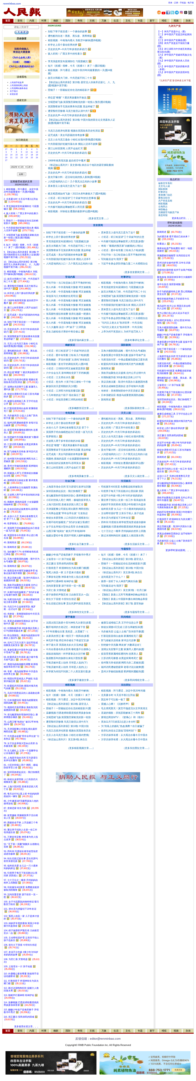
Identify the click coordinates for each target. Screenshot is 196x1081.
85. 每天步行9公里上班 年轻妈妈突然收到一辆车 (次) (21, 795)
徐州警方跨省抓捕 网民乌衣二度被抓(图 (122, 662)
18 (32, 155)
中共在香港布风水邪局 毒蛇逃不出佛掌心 (68, 649)
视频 (176, 20)
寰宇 (152, 20)
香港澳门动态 (164, 195)
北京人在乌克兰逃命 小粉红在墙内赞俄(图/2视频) (74, 139)
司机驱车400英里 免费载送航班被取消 (122, 486)
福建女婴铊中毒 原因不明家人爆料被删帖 (68, 535)
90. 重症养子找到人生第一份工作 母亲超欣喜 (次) (20, 831)
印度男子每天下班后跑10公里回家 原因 (122, 491)
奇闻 (79, 20)
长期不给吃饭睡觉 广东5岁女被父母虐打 (68, 522)
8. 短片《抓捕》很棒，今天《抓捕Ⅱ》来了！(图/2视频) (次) (21, 246)
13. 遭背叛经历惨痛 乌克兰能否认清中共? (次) (21, 287)
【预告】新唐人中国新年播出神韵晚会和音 (124, 599)
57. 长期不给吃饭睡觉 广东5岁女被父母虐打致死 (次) (21, 593)
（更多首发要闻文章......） (137, 272)
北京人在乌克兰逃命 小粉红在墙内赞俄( (122, 436)
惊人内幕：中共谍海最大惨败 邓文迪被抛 (68, 287)
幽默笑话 (70, 345)
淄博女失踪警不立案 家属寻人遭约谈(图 (122, 649)
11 (32, 152)
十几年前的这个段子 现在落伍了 (65, 395)
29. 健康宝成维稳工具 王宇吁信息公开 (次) (21, 402)
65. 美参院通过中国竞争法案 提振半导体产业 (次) (21, 651)
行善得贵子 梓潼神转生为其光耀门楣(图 (67, 568)
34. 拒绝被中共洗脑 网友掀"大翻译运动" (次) (21, 438)
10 (27, 152)
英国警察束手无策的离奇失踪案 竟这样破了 (73, 106)
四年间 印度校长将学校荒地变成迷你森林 (123, 522)
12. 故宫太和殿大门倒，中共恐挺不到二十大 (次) (22, 280)
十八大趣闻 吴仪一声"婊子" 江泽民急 (66, 327)
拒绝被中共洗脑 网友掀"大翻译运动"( (121, 645)
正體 (176, 3)
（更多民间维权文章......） (137, 680)
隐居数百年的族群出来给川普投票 (66, 658)
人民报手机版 (16, 82)
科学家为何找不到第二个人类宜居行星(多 (68, 671)
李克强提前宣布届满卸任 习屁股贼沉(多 (67, 241)
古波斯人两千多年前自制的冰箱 (65, 441)
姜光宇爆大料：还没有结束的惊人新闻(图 (123, 449)
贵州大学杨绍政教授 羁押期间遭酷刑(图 (122, 671)
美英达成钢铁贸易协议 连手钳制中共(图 (122, 386)
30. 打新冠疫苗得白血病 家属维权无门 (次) (21, 409)
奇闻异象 (70, 413)
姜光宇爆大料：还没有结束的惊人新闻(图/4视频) (74, 177)
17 (27, 155)
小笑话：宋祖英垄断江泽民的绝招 (66, 399)
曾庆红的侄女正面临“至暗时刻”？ (121, 730)
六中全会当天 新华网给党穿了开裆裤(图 (67, 373)
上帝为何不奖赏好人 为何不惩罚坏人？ (122, 331)
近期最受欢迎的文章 (21, 181)
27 (6, 149)
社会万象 (70, 481)
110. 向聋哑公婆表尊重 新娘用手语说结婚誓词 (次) (21, 974)
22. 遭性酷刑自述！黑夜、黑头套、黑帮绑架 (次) (22, 352)
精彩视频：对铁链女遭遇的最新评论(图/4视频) (73, 211)
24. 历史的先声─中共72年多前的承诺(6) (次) (21, 366)
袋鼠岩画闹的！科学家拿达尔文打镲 (67, 653)
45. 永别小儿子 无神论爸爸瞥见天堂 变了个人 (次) (21, 517)
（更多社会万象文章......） (81, 544)
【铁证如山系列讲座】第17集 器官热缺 (122, 603)
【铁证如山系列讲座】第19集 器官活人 (122, 559)
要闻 (19, 20)
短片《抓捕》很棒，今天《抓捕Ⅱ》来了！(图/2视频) (76, 65)
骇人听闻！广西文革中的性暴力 (67, 53)
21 (11, 157)
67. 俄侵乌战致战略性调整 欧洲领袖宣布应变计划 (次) (21, 665)
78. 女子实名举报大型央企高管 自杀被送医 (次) (21, 744)
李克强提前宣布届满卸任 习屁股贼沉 (70, 61)
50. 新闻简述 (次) (18, 547)
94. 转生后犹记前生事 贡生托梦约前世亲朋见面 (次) (21, 859)
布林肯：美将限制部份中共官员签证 (122, 390)
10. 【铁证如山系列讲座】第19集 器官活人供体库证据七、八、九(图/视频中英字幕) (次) (22, 264)
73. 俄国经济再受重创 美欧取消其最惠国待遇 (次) (21, 708)
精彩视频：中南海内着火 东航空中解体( (122, 282)
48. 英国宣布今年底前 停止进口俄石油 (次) (21, 536)
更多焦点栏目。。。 (181, 218)
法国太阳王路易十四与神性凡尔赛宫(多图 (68, 622)
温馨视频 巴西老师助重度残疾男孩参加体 (123, 526)
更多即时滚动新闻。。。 (179, 550)
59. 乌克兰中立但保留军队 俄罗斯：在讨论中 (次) (20, 607)
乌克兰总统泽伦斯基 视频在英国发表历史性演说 (76, 130)
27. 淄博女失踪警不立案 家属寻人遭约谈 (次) (21, 388)
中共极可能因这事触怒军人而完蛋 (70, 207)
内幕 (31, 20)
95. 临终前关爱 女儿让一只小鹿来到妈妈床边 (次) (21, 867)
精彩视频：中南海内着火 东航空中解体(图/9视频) (74, 40)
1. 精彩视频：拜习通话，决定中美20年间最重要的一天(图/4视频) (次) (21, 192)
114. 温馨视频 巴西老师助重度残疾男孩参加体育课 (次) (21, 1003)
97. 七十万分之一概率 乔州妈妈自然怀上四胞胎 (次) (21, 881)
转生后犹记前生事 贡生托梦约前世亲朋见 (68, 603)
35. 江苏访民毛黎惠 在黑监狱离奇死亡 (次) (21, 445)
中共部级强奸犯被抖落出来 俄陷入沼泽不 (68, 259)
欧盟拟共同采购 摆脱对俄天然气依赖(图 (122, 364)
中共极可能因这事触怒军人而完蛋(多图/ (122, 241)
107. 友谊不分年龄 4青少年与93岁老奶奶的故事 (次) (21, 953)
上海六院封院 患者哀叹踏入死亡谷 (66, 504)
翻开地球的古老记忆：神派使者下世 (67, 627)
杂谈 (188, 20)
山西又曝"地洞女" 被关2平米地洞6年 (66, 531)
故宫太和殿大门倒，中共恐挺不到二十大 (72, 78)
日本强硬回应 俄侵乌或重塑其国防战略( (122, 395)
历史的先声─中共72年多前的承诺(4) (69, 172)
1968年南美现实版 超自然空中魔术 (69, 160)
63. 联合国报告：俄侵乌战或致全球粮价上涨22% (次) (22, 636)
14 (11, 155)
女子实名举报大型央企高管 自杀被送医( (67, 526)
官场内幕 (70, 277)
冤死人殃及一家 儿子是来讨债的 (65, 572)
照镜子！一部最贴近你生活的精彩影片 (72, 90)
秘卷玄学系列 (164, 183)
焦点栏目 (175, 179)
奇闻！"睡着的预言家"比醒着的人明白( (122, 246)
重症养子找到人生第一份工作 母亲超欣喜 (123, 500)
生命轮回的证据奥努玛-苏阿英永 (65, 463)
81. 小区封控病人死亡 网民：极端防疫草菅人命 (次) (21, 766)
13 (6, 155)
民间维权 (126, 617)
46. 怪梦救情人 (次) (19, 523)
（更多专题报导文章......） (137, 612)
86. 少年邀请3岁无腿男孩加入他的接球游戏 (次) (21, 802)
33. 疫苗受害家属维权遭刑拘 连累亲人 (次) (21, 431)
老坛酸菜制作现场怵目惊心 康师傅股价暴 (68, 495)
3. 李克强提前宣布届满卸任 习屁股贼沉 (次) (21, 207)
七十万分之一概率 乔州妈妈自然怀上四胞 (123, 531)
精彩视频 (70, 685)
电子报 (191, 3)
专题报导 (126, 549)
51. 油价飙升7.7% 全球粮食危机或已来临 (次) (21, 553)
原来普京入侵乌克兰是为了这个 (67, 186)
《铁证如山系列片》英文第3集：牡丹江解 (124, 590)
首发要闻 (98, 225)
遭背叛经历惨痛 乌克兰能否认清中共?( (122, 300)
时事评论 (126, 277)
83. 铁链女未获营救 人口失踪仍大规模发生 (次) (21, 780)
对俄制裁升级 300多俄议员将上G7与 (121, 377)
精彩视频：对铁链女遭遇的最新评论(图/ (122, 463)
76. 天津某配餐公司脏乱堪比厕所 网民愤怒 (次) (20, 730)
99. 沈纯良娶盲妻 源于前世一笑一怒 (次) (21, 895)
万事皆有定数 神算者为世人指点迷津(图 (67, 577)
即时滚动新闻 (175, 222)
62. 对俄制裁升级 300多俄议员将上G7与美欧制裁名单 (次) (21, 629)
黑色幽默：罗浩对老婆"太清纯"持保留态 (68, 359)
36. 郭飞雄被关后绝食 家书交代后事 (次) (21, 452)
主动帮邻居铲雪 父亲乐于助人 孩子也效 (122, 513)
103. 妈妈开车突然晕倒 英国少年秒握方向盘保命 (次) (21, 924)
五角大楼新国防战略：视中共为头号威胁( (123, 350)
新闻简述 (108, 368)
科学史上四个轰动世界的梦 (64, 44)
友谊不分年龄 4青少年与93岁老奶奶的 (122, 495)
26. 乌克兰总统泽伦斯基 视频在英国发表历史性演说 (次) (21, 380)
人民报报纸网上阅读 (19, 85)
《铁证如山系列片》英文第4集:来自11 (121, 572)
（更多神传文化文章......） (81, 612)
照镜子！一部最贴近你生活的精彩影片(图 (123, 563)
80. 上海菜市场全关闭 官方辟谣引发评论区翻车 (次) (21, 759)
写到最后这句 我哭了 (114, 259)
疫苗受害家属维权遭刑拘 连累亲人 (121, 653)
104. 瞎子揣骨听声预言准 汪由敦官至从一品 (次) (21, 931)
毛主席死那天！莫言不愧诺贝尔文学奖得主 (124, 708)
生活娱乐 (126, 481)
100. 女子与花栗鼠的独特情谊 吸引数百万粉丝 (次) (21, 903)
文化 (128, 20)
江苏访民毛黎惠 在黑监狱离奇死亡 (121, 658)
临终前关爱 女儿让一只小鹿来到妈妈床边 (123, 509)
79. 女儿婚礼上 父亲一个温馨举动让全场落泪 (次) (21, 751)
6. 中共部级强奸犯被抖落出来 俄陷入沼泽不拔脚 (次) (21, 229)
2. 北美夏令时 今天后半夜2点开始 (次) (21, 200)
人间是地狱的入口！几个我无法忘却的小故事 (74, 181)
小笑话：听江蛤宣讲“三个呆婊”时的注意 (122, 237)
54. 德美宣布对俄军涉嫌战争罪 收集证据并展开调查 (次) (21, 571)
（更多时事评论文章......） (137, 340)
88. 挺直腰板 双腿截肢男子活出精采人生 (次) (21, 816)
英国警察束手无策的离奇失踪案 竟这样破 (68, 250)
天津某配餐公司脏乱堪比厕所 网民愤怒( (67, 509)
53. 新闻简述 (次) (18, 566)
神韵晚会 (162, 209)
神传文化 (70, 549)
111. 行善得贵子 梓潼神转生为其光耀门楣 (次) (21, 982)
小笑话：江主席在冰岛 (60, 377)
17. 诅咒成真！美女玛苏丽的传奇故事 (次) (22, 316)
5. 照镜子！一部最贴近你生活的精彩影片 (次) (21, 221)
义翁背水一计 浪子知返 (60, 559)
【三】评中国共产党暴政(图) (171, 40)
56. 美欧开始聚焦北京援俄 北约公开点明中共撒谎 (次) (21, 586)
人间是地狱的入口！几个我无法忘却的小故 (69, 263)
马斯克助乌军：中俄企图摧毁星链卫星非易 (124, 359)
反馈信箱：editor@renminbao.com (98, 1038)
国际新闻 (126, 345)
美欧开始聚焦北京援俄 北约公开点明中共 (123, 373)
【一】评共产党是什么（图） (172, 31)
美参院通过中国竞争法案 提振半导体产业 (123, 355)
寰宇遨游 (70, 617)
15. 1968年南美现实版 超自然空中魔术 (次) (21, 301)
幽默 (55, 20)
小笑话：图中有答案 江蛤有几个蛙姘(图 (122, 250)
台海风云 (162, 206)
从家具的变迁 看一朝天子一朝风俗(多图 (67, 636)
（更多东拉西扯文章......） (137, 748)
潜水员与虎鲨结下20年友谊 (118, 517)
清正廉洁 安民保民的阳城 (61, 563)
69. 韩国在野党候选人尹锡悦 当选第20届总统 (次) (21, 679)
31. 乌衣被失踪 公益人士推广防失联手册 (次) (21, 416)
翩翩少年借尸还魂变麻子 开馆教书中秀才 (68, 554)
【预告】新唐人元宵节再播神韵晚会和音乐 (124, 594)
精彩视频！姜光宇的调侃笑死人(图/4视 (67, 364)
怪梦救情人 (54, 436)
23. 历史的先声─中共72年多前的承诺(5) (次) (21, 359)
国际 (68, 20)
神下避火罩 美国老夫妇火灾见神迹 (66, 645)
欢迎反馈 (14, 94)
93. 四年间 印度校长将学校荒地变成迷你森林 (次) (21, 852)
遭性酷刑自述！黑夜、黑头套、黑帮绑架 (72, 36)
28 (11, 149)
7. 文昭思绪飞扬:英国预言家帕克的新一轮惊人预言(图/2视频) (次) (21, 237)
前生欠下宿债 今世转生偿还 (63, 599)
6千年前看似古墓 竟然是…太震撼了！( (67, 631)
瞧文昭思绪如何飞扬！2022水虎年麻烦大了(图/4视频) (77, 193)
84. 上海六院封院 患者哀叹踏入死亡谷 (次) (21, 787)
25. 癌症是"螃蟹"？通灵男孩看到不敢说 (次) (21, 373)
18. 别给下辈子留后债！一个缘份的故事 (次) (22, 323)
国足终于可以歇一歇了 (115, 699)
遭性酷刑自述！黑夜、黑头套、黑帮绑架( (123, 418)
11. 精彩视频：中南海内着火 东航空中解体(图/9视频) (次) (21, 272)
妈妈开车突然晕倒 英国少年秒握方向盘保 (123, 504)
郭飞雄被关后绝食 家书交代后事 (120, 640)
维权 (164, 20)
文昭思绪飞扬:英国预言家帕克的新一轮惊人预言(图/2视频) (79, 102)
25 (32, 157)
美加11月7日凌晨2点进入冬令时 (120, 721)
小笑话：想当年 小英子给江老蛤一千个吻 (68, 381)
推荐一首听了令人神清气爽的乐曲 (121, 581)
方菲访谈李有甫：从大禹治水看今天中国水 (124, 735)
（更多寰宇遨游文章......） (81, 680)
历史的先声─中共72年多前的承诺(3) (69, 202)
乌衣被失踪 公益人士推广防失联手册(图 (122, 631)
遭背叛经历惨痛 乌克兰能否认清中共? (72, 111)
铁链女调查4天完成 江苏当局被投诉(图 (122, 627)
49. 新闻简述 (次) (18, 542)
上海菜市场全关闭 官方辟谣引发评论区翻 (68, 486)
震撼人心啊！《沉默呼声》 (117, 704)
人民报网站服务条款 (19, 88)
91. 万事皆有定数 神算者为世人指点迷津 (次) (21, 838)
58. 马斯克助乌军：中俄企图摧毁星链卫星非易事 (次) (22, 600)
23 (22, 157)
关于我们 (14, 91)
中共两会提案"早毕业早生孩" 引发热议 (67, 513)
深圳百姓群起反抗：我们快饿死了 (66, 491)
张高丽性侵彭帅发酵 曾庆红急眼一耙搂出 (68, 314)
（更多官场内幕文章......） (81, 340)
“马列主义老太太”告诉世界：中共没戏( (122, 322)
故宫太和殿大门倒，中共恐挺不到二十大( (68, 246)
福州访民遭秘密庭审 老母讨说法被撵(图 (122, 667)
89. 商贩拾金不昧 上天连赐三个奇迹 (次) (21, 823)
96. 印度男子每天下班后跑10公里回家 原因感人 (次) (20, 874)
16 (22, 155)
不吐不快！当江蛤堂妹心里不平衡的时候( (123, 254)
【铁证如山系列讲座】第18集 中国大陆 (122, 568)
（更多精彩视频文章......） (81, 748)
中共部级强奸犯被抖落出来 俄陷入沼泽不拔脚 (74, 144)
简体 (170, 3)
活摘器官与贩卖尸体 (168, 212)
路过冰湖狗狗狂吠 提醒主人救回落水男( (122, 535)
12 (37, 152)
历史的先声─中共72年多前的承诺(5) (69, 153)
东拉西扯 (126, 685)
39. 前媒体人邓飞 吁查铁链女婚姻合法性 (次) (21, 474)
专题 (140, 20)
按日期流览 (22, 140)
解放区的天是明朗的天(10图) (61, 386)
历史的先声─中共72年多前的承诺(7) (69, 49)
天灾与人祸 (163, 186)
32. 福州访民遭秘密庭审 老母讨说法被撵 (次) (21, 424)
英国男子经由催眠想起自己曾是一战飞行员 (69, 432)
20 (6, 157)
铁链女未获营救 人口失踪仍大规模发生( (67, 517)
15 (16, 155)
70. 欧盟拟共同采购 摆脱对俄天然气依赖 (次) (21, 687)
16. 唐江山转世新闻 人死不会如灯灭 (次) (21, 308)
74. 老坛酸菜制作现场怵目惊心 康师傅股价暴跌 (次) (21, 715)
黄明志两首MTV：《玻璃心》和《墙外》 (123, 717)
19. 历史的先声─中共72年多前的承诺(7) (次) (21, 330)
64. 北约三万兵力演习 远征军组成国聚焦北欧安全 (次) (21, 643)
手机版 (183, 3)
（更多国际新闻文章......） (137, 408)
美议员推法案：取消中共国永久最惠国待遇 (124, 381)
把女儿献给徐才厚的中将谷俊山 (65, 331)
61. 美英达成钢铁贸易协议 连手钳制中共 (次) (21, 622)
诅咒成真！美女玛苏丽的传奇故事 (68, 135)
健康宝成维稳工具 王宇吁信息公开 (121, 622)
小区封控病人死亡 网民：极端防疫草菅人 (68, 500)
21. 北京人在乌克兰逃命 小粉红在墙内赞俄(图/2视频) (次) (21, 344)
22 (16, 157)
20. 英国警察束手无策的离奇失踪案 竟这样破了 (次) (22, 337)
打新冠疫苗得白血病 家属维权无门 (121, 636)
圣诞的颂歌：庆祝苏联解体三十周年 (122, 713)
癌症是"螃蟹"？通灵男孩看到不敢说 (69, 97)
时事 (43, 20)
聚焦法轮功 (163, 198)
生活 (116, 20)
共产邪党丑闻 (164, 201)
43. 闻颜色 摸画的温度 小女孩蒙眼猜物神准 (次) (21, 503)
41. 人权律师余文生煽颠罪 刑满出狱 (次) (21, 488)
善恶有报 (162, 215)
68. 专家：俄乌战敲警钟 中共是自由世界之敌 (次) (21, 672)
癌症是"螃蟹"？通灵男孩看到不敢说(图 (67, 445)
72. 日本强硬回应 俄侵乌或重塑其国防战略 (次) (21, 701)
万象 (104, 20)
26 (37, 157)
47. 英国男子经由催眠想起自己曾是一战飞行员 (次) (22, 529)
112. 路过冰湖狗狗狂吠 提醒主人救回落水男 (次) (21, 989)
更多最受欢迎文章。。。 (27, 1026)
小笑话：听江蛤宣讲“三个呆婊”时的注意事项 (74, 198)
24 (27, 157)
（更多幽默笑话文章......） (81, 408)
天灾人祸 (126, 413)
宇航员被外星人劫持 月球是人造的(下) (66, 662)
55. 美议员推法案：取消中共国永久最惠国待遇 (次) (22, 579)
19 (37, 155)
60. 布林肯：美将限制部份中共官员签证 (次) (22, 615)
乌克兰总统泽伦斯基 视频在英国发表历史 (68, 730)
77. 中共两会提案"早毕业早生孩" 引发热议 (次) (21, 737)
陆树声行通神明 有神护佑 (61, 581)
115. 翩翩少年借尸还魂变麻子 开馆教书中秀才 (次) (21, 1010)
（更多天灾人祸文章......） (137, 476)
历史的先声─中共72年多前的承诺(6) (69, 115)
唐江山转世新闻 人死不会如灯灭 (67, 148)
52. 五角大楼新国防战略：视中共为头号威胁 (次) (22, 560)
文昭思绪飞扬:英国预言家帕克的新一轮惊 (123, 296)
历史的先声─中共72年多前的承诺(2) (120, 467)
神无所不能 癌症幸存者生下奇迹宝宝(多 (67, 640)
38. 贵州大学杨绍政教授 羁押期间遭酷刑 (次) (21, 467)
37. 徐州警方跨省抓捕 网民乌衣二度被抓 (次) (21, 460)
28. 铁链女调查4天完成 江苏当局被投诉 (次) (21, 395)
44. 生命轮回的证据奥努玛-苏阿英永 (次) (21, 510)
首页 (7, 20)
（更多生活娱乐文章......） (137, 544)
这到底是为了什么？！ (115, 577)
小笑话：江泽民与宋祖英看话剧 (65, 390)
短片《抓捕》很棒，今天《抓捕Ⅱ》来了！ (124, 554)
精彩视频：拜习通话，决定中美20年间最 (68, 699)
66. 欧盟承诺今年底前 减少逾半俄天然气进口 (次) (21, 658)
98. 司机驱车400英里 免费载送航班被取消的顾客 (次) (21, 888)
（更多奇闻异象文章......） (81, 476)
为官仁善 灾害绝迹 (58, 590)
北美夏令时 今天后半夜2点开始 (120, 695)
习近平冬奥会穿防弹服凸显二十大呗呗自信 (124, 263)
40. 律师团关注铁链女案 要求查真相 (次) (21, 481)
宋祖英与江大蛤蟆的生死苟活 (64, 296)
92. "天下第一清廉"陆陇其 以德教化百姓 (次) (21, 845)
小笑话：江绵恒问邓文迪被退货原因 (67, 368)
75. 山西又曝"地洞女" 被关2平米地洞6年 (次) (21, 723)
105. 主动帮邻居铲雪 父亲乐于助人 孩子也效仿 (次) (21, 939)
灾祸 (92, 20)
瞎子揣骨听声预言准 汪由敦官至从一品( (67, 594)
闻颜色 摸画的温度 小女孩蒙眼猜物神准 (67, 458)
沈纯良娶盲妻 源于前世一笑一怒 (65, 585)
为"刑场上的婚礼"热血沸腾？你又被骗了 (123, 726)
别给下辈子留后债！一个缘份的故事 (69, 31)
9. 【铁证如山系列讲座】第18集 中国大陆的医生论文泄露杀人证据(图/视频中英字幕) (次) (22, 254)
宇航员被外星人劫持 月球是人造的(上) (66, 667)
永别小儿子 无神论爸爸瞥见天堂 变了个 (67, 427)
